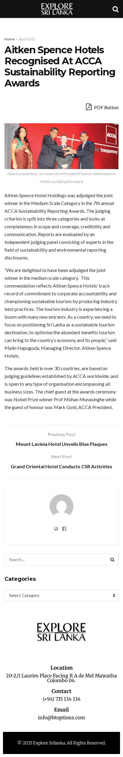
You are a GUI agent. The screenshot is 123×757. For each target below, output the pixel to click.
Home (9, 39)
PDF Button (106, 107)
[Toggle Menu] (7, 24)
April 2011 (27, 39)
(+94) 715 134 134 (62, 699)
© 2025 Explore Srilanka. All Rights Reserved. (61, 743)
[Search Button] (113, 560)
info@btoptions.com (61, 717)
